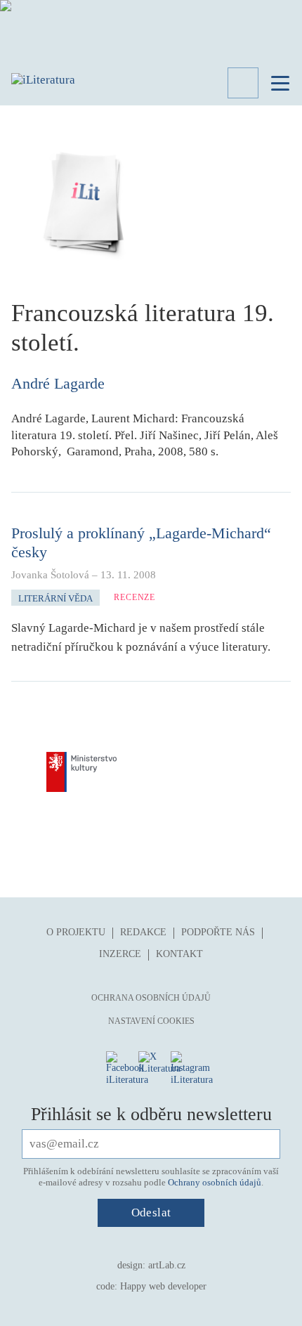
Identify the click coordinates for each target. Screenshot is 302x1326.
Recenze (134, 597)
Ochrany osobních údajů (214, 1182)
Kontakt (179, 954)
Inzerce (120, 954)
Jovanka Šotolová (50, 574)
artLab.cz (166, 1265)
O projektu (75, 932)
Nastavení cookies (151, 1021)
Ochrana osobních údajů (151, 998)
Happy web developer (163, 1286)
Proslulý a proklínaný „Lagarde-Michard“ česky (141, 542)
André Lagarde (58, 383)
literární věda (55, 598)
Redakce (143, 932)
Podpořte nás (218, 932)
